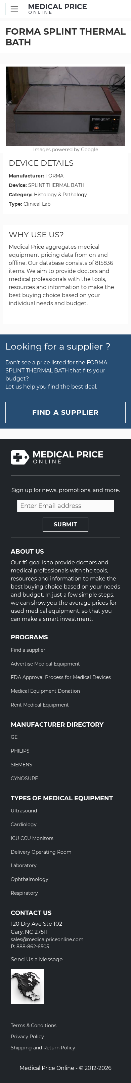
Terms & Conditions (33, 1025)
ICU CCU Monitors (32, 838)
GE (14, 737)
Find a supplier (28, 650)
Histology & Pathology (60, 195)
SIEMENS (21, 765)
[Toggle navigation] (14, 9)
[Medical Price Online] (58, 9)
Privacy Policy (27, 1037)
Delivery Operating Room (41, 852)
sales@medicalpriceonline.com (47, 939)
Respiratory (24, 893)
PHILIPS (20, 751)
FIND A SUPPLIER (65, 412)
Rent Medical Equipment (40, 705)
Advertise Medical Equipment (45, 664)
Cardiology (24, 824)
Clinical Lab (37, 204)
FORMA (54, 176)
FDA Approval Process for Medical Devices (61, 677)
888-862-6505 (32, 947)
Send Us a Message (37, 959)
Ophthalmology (29, 879)
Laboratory (24, 866)
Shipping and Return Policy (43, 1048)
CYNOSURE (24, 778)
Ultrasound (24, 811)
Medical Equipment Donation (45, 691)
